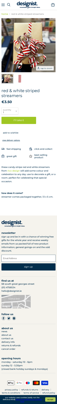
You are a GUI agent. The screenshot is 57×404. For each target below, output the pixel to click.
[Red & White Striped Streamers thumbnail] (7, 78)
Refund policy (48, 393)
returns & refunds (11, 345)
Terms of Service (31, 393)
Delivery (45, 390)
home (4, 14)
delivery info (8, 342)
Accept (50, 399)
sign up (28, 266)
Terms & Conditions (11, 393)
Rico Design (13, 170)
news (4, 331)
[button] (9, 132)
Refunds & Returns (29, 390)
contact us (7, 338)
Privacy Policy (11, 390)
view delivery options (11, 140)
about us (6, 335)
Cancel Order (8, 349)
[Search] (8, 4)
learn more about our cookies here (29, 400)
